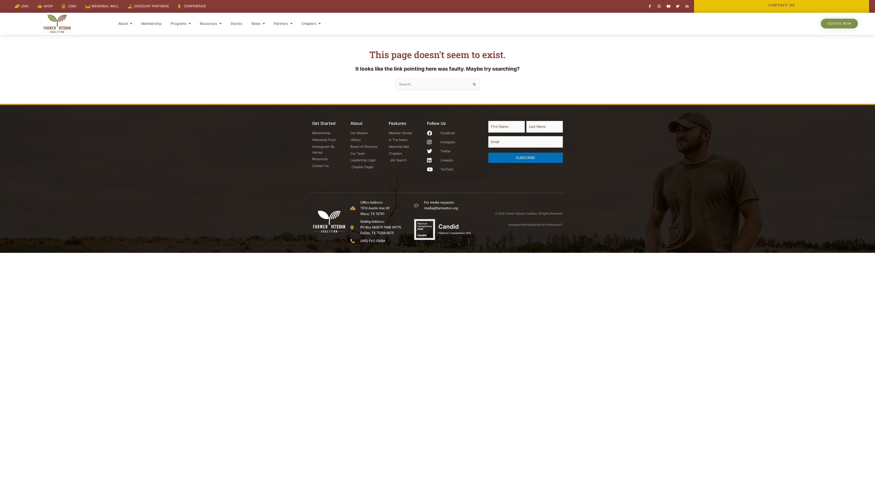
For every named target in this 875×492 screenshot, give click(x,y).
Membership (151, 23)
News (255, 23)
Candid (448, 226)
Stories (236, 23)
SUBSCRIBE (525, 158)
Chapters (308, 23)
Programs (178, 23)
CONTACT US (782, 5)
